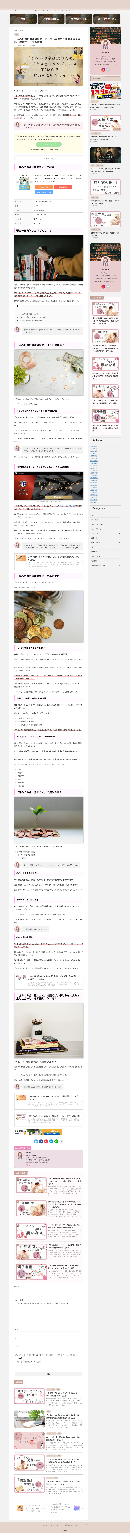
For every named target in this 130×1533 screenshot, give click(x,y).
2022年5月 (94, 500)
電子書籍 (94, 561)
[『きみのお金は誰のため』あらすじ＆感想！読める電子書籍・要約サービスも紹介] (51, 1141)
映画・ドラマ (95, 542)
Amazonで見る (44, 187)
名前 (17, 1329)
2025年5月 (94, 461)
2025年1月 (93, 468)
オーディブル (95, 520)
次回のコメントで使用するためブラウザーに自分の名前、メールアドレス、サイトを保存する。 (47, 1355)
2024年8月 (94, 478)
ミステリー (95, 533)
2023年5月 (94, 492)
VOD (92, 515)
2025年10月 (94, 453)
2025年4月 (94, 463)
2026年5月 (94, 446)
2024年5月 (94, 485)
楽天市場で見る (63, 187)
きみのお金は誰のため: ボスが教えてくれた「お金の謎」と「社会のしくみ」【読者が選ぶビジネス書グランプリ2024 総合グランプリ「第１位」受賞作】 (58, 178)
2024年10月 (94, 473)
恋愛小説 (94, 538)
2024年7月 (94, 480)
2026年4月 (94, 448)
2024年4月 (94, 487)
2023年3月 (94, 497)
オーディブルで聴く (47, 144)
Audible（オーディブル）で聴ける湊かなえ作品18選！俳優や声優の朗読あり (105, 375)
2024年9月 (94, 475)
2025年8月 (94, 456)
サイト (17, 1346)
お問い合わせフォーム (49, 10)
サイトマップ (66, 10)
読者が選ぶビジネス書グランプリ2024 (50, 501)
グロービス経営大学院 (68, 506)
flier (56, 506)
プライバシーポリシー (33, 10)
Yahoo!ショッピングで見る (43, 192)
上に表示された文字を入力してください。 (28, 1362)
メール (18, 1338)
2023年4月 (94, 495)
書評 (17, 1286)
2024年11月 (94, 470)
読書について (95, 552)
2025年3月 (94, 466)
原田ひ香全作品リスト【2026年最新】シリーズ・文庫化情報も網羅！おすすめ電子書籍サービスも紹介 (64, 1204)
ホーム (17, 10)
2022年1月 (93, 502)
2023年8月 (94, 490)
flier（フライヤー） (74, 944)
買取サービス (95, 556)
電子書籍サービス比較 (98, 565)
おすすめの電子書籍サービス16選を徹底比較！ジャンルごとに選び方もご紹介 (105, 428)
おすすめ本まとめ (97, 524)
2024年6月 (94, 483)
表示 (51, 159)
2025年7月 (94, 458)
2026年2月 (94, 451)
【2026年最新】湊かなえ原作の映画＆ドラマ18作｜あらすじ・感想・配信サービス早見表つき (64, 1181)
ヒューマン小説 (96, 529)
